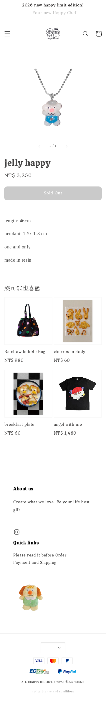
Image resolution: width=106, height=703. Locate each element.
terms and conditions (59, 691)
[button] (7, 33)
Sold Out (53, 193)
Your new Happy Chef (54, 12)
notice (36, 691)
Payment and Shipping (35, 562)
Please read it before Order (40, 555)
